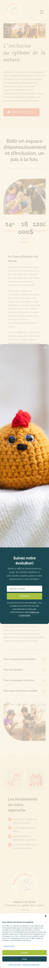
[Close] (45, 347)
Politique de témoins (15, 964)
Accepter (24, 953)
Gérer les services (9, 946)
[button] (45, 916)
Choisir (24, 959)
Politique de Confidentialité (31, 964)
